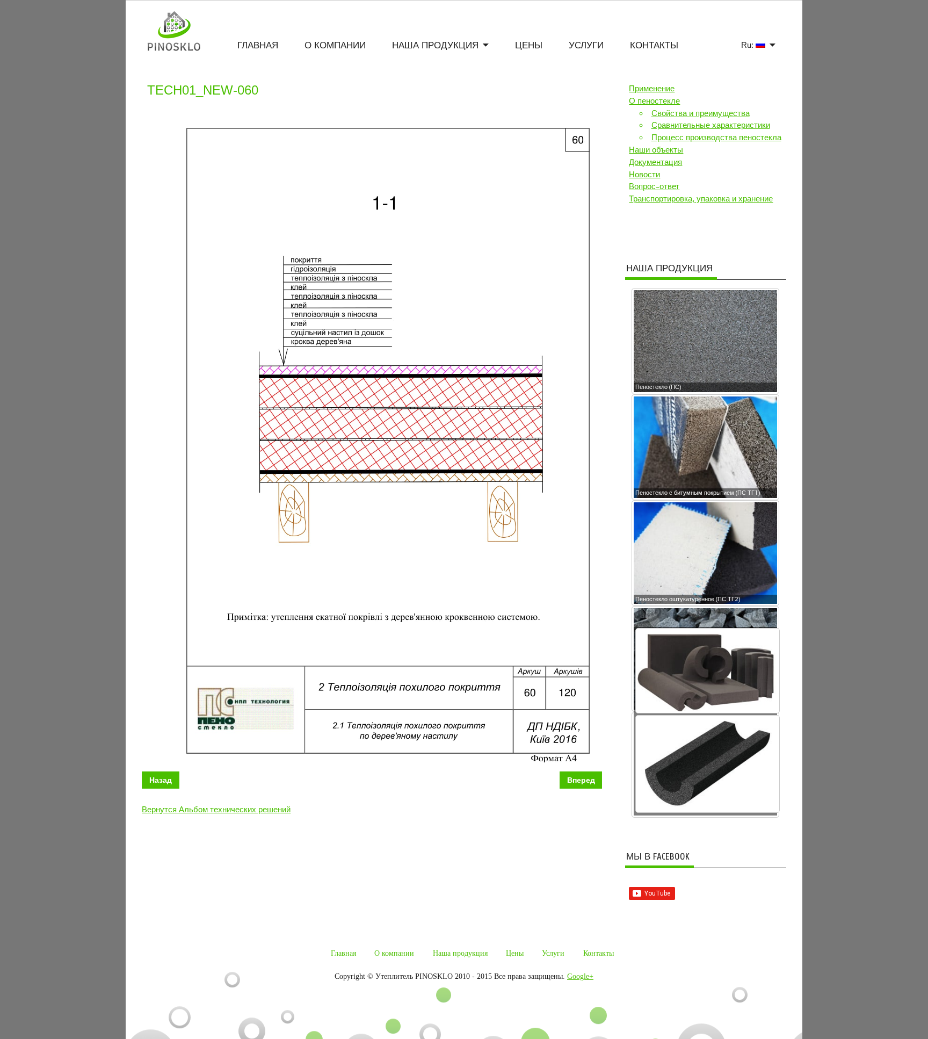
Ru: (748, 45)
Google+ (580, 976)
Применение (652, 88)
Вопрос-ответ (654, 186)
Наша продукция (435, 45)
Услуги (586, 45)
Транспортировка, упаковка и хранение (701, 199)
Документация (655, 162)
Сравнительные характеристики (710, 125)
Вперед (581, 780)
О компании (335, 45)
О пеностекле (654, 101)
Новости (644, 174)
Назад (160, 780)
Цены (528, 45)
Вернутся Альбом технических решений (216, 809)
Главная (257, 45)
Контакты (654, 45)
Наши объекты (656, 150)
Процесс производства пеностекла (716, 137)
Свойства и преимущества (700, 113)
